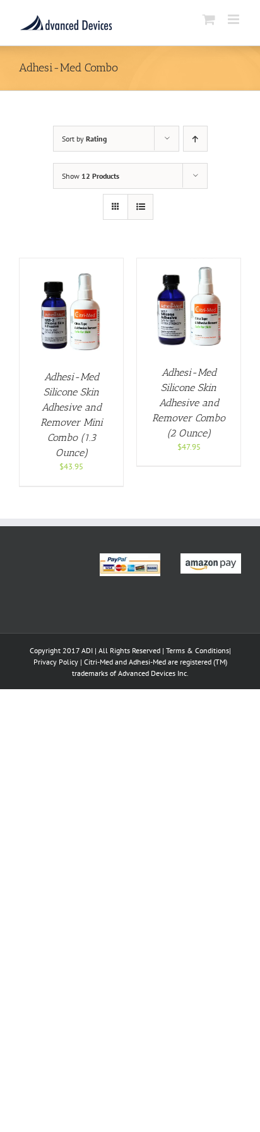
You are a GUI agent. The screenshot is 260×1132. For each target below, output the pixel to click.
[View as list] (140, 207)
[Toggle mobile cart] (209, 19)
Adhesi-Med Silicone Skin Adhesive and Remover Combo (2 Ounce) (188, 402)
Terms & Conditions (197, 650)
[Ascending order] (195, 139)
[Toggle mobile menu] (234, 19)
